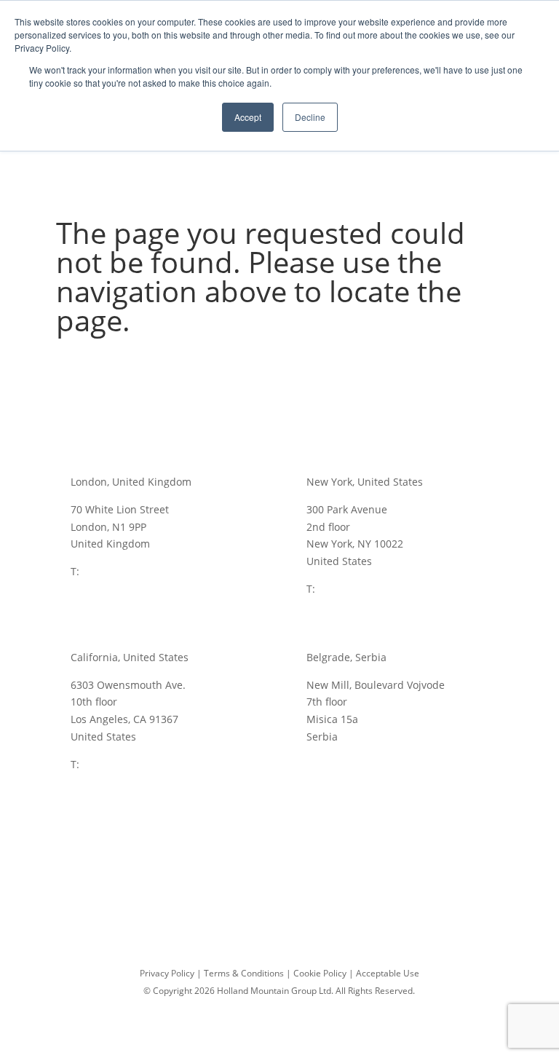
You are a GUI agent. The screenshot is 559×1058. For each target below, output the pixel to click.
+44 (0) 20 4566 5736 (131, 571)
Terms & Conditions (244, 973)
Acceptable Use (387, 973)
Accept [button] (247, 117)
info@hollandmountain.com (285, 840)
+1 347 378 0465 (357, 589)
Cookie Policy (319, 973)
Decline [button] (310, 117)
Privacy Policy (167, 973)
